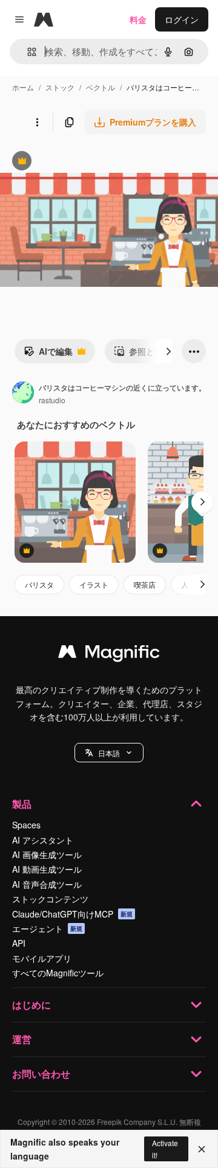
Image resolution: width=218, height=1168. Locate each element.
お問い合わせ (41, 1074)
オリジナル (83, 162)
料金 (138, 19)
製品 (21, 804)
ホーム (23, 87)
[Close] (202, 1149)
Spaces (26, 825)
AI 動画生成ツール (47, 869)
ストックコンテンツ (50, 899)
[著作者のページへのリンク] (23, 393)
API (18, 943)
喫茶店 (145, 584)
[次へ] (168, 351)
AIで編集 (48, 354)
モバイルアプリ (41, 958)
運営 (21, 1039)
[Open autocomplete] (27, 51)
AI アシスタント (42, 840)
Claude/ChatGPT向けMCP (72, 914)
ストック (59, 87)
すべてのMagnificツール (58, 973)
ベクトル (100, 87)
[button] (109, 752)
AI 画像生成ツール (47, 854)
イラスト (93, 584)
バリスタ (39, 584)
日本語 (109, 753)
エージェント (47, 928)
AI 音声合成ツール (47, 884)
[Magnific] (109, 654)
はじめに (31, 1005)
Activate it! (165, 1149)
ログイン (182, 19)
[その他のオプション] (37, 122)
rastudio (52, 400)
